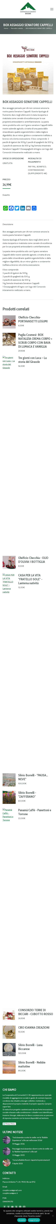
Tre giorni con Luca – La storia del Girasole (32, 360)
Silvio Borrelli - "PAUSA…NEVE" (33, 777)
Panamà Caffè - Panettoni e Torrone (34, 812)
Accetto (21, 1220)
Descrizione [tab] (8, 224)
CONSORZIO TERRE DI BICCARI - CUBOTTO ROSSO (35, 1012)
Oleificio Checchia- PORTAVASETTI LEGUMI (33, 319)
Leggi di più (34, 1220)
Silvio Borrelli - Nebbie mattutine (31, 1064)
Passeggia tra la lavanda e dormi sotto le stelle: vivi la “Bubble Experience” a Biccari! (32, 1150)
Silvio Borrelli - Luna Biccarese (30, 1047)
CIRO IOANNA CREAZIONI (33, 1027)
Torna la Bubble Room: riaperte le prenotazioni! (31, 1160)
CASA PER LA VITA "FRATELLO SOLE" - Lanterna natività (30, 579)
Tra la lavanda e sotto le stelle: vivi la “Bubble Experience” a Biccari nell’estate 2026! (30, 1139)
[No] (52, 1215)
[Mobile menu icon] (51, 9)
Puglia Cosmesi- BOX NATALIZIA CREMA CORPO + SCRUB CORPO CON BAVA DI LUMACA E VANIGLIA (35, 340)
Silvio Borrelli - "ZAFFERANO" (27, 794)
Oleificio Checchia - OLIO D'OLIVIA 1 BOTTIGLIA (33, 560)
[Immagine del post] (6, 1140)
